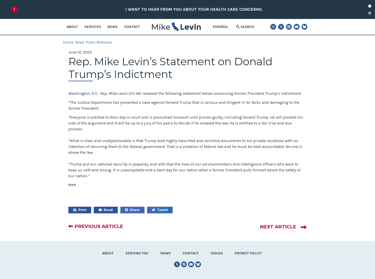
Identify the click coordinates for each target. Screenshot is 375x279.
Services (92, 27)
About (72, 27)
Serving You (137, 253)
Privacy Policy (248, 253)
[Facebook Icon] (289, 27)
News (112, 27)
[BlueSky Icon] (304, 27)
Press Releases (99, 42)
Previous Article (99, 226)
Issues (217, 253)
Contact (132, 27)
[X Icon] (281, 27)
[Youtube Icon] (297, 27)
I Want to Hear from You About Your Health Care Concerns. (194, 9)
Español (220, 27)
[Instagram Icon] (273, 27)
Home (68, 42)
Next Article (278, 227)
